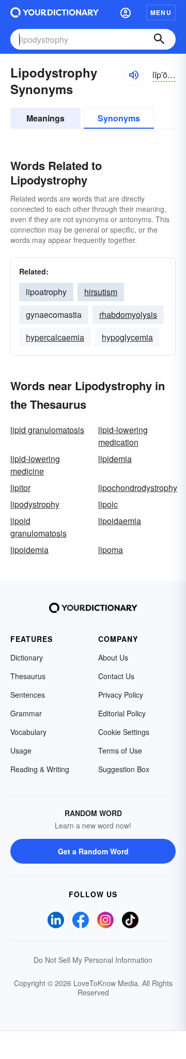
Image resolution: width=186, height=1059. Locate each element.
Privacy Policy (120, 694)
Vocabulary (28, 732)
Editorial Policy (122, 713)
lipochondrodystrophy (137, 488)
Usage (21, 750)
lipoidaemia (119, 521)
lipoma (110, 550)
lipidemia (115, 459)
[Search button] (159, 39)
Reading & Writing (39, 769)
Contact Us (116, 676)
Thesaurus (27, 676)
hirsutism (100, 292)
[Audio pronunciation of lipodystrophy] (133, 75)
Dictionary (26, 657)
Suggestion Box (123, 769)
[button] (125, 12)
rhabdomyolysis (128, 314)
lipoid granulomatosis (38, 527)
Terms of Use (120, 750)
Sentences (27, 694)
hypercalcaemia (55, 337)
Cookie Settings (123, 732)
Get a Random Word (93, 851)
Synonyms (119, 118)
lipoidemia (29, 550)
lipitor (20, 488)
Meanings (45, 118)
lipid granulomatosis (47, 430)
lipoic (108, 504)
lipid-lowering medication (123, 436)
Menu (161, 12)
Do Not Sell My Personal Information (93, 960)
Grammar (26, 713)
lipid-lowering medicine (35, 465)
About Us (113, 657)
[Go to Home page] (54, 12)
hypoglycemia (127, 337)
